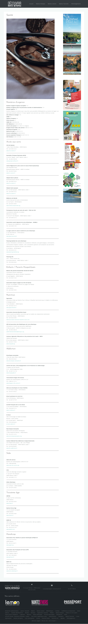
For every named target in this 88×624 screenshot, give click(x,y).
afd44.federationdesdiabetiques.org (15, 331)
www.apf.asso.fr (10, 557)
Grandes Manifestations (17, 612)
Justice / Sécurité (25, 611)
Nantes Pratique (40, 3)
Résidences (59, 614)
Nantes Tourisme (64, 3)
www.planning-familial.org (12, 252)
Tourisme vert (55, 618)
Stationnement (52, 616)
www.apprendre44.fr (11, 307)
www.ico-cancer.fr (10, 173)
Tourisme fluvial (46, 618)
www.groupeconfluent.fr (12, 161)
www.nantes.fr (9, 515)
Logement (22, 614)
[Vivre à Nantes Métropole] (12, 587)
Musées (27, 612)
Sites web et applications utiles (39, 616)
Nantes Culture (52, 3)
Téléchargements (76, 3)
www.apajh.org (9, 545)
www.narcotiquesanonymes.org (14, 436)
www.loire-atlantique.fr (12, 571)
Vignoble (63, 618)
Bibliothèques (49, 611)
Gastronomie (8, 618)
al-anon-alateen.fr (10, 424)
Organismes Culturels (42, 612)
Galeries (7, 612)
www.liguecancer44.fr (11, 236)
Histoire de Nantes (18, 618)
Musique (33, 612)
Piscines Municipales (49, 614)
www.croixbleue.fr (10, 410)
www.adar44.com (10, 529)
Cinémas (57, 611)
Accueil (31, 3)
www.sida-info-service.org (12, 465)
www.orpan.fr (9, 503)
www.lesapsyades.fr (11, 373)
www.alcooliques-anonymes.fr (13, 360)
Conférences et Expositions (68, 611)
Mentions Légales (36, 620)
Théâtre (52, 612)
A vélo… (78, 616)
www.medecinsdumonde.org (13, 205)
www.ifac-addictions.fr (11, 448)
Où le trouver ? (52, 620)
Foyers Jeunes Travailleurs (11, 614)
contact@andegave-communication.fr (52, 588)
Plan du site (45, 620)
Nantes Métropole (37, 614)
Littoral (38, 618)
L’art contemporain (29, 618)
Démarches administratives (12, 611)
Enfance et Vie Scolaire (71, 612)
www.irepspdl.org (10, 343)
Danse (78, 611)
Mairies (33, 611)
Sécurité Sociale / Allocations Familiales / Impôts (17, 616)
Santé (65, 614)
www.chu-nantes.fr (11, 150)
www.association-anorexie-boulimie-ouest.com (17, 319)
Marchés (29, 614)
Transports (61, 616)
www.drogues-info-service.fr (13, 383)
